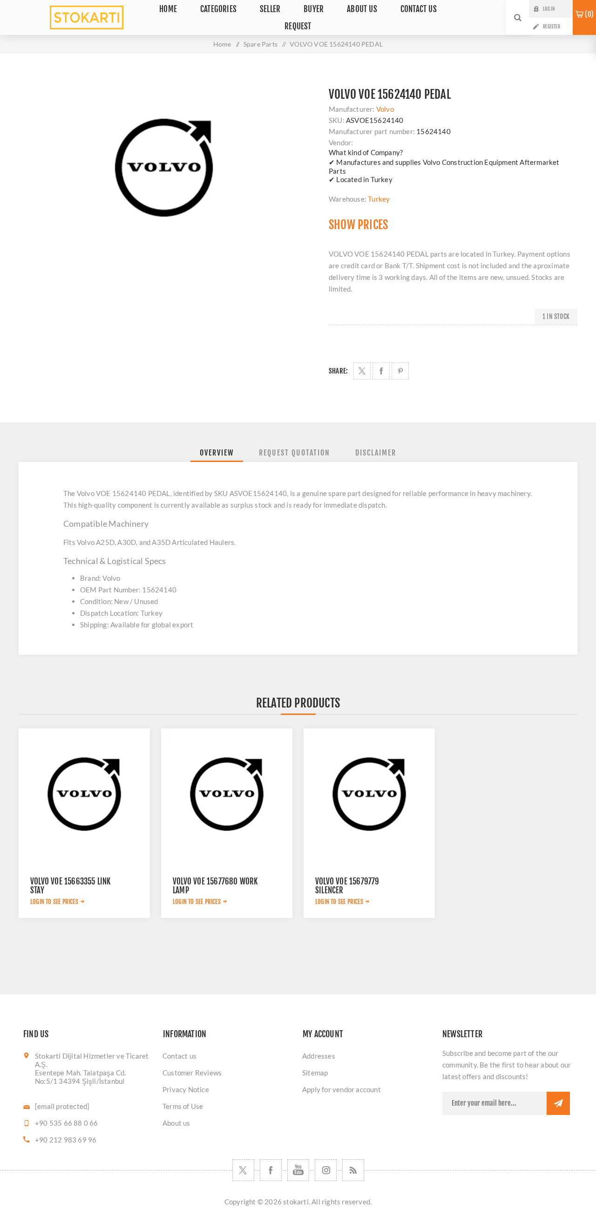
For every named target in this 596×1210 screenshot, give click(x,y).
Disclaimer (375, 452)
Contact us (179, 1056)
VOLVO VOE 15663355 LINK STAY (70, 886)
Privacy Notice (186, 1089)
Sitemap (315, 1072)
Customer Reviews (192, 1072)
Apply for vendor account (341, 1089)
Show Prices (358, 225)
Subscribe (558, 1103)
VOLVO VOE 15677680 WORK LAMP (215, 886)
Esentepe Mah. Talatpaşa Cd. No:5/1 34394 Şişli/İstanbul (80, 1076)
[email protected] (62, 1106)
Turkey (379, 199)
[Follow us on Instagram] (326, 1170)
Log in (549, 9)
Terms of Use (183, 1106)
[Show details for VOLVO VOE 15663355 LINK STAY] (84, 794)
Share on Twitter (362, 371)
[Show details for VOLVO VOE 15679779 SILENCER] (369, 794)
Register (551, 26)
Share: (338, 371)
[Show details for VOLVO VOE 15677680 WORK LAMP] (226, 794)
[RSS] (353, 1170)
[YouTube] (298, 1170)
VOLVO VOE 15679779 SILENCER (347, 886)
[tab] (216, 452)
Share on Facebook (381, 371)
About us (176, 1123)
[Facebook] (271, 1170)
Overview (217, 452)
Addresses (318, 1056)
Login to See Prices (54, 901)
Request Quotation (294, 452)
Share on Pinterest (400, 371)
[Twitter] (243, 1170)
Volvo (385, 109)
